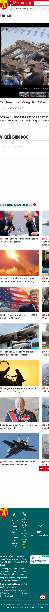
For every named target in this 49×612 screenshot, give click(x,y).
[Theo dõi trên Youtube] (22, 3)
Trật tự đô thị (21, 9)
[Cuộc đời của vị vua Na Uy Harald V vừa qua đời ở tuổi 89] (19, 409)
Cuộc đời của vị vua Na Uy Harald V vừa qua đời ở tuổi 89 (18, 426)
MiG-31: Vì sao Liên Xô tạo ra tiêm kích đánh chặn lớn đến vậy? (18, 463)
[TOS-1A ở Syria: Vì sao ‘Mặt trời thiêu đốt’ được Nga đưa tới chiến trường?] (19, 263)
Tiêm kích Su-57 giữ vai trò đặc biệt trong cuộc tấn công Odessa (18, 353)
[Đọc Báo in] (31, 3)
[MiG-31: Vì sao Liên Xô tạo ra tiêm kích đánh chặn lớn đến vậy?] (19, 446)
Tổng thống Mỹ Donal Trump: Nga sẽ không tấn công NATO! (19, 240)
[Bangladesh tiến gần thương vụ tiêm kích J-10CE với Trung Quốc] (19, 373)
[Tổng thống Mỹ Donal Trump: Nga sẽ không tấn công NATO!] (19, 223)
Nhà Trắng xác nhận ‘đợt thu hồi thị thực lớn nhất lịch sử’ (18, 316)
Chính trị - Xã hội (37, 9)
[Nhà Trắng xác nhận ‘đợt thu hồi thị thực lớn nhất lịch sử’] (19, 299)
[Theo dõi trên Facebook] (19, 3)
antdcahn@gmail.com (40, 535)
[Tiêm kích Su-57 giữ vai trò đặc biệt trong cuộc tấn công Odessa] (19, 336)
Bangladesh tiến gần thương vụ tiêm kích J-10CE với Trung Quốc (19, 390)
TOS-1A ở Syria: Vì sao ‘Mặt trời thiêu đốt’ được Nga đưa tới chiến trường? (17, 280)
